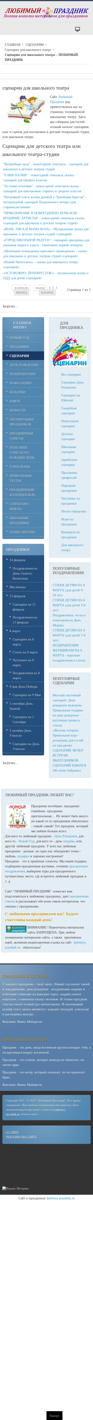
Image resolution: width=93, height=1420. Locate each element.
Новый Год (26, 841)
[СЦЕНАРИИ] (70, 365)
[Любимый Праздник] (46, 12)
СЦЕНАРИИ (35, 44)
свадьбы (68, 841)
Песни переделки (73, 511)
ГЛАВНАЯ (12, 44)
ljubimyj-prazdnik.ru (60, 1198)
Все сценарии (71, 374)
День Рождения (65, 836)
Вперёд (21, 292)
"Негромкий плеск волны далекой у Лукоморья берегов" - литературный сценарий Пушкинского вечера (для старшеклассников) (45, 202)
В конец (47, 292)
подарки (23, 856)
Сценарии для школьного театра (28, 49)
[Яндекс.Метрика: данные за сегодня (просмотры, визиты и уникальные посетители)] (15, 1188)
